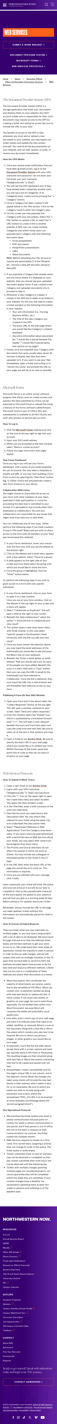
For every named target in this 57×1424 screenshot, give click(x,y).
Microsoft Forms (27, 60)
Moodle (6, 1247)
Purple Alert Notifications (14, 1260)
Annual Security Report (13, 1239)
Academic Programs (12, 1299)
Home (5, 78)
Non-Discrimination (10, 1410)
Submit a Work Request (27, 44)
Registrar (7, 1360)
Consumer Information (13, 1317)
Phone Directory (10, 1256)
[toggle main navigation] (52, 5)
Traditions (7, 1330)
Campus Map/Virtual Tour (14, 1312)
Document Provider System (27, 54)
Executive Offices (34, 78)
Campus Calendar (11, 1287)
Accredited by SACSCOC (23, 1407)
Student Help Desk (11, 1269)
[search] (46, 5)
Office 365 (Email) (11, 1252)
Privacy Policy (35, 1410)
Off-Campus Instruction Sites (16, 1326)
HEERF (6, 1243)
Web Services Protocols (27, 66)
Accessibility (24, 1410)
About (17, 78)
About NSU (8, 1343)
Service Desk (35, 738)
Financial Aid (8, 1356)
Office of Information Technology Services (24, 81)
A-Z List (6, 1234)
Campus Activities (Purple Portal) (17, 1308)
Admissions (8, 1347)
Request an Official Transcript (16, 1265)
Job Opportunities (11, 1321)
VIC (4, 1282)
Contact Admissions (27, 1381)
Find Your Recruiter (11, 1351)
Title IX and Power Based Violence (18, 1274)
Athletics (7, 1304)
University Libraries (11, 1278)
